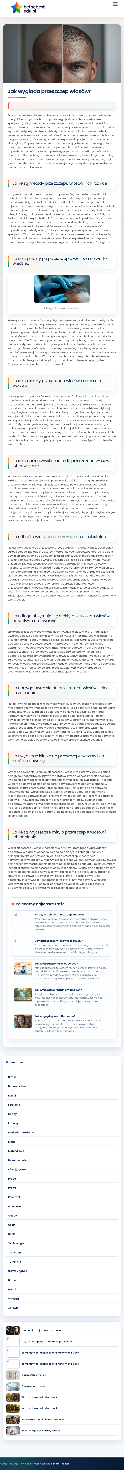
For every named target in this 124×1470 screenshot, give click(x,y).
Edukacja (14, 1104)
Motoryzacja (16, 1151)
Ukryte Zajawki (17, 1271)
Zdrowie (13, 1308)
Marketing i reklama (21, 1132)
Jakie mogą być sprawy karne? (41, 1430)
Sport (11, 1225)
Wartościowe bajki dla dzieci (39, 1397)
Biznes (12, 1077)
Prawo (12, 1188)
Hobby (12, 1114)
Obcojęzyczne (17, 1169)
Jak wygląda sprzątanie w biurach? (58, 990)
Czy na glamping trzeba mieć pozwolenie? (48, 1341)
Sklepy (12, 1215)
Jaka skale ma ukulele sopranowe (42, 1419)
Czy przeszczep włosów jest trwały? (59, 941)
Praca (12, 1178)
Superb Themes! (60, 1463)
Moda (12, 1141)
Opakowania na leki (33, 1375)
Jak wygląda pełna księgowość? (56, 963)
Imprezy (13, 1123)
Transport (14, 1252)
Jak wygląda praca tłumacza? (55, 1016)
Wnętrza (13, 1298)
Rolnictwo (14, 1206)
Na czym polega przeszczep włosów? (59, 914)
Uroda (12, 1280)
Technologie (16, 1243)
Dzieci (12, 1095)
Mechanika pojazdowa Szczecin (41, 1330)
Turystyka (14, 1261)
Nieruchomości (17, 1160)
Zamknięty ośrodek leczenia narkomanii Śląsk (50, 1352)
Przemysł (14, 1197)
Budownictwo (17, 1086)
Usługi (12, 1289)
